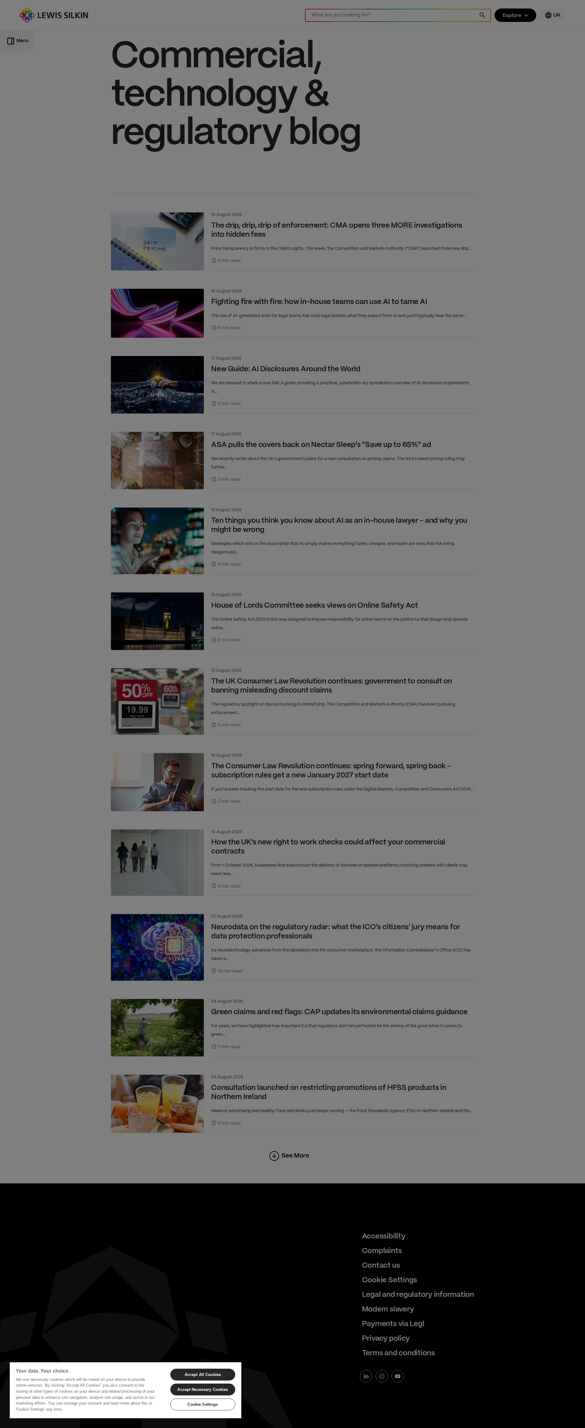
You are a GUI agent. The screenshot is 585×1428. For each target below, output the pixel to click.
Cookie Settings (202, 1404)
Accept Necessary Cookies (202, 1389)
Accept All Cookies (203, 1374)
